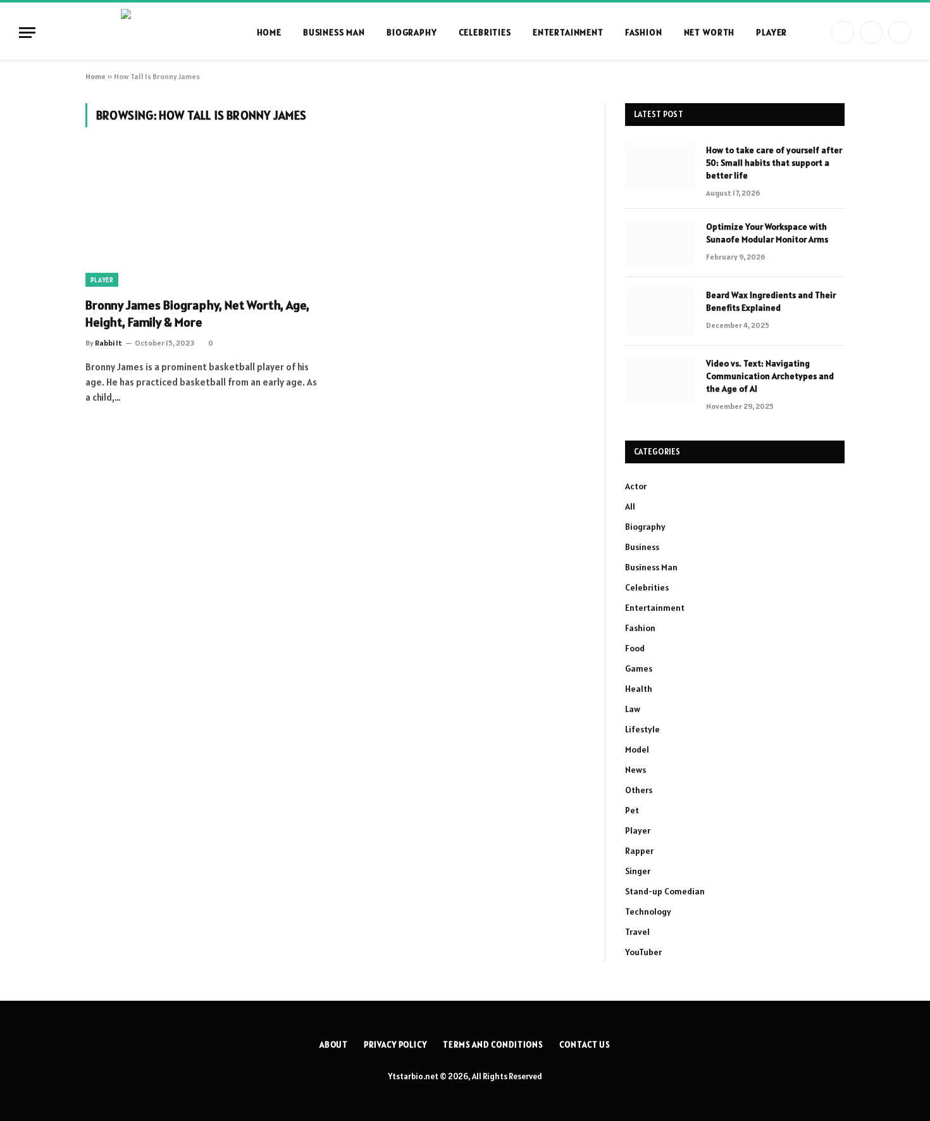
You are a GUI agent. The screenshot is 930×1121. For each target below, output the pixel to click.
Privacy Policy (395, 1044)
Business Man (334, 32)
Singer (637, 871)
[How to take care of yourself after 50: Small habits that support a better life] (660, 166)
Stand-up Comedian (665, 891)
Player (771, 32)
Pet (632, 810)
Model (637, 749)
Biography (412, 32)
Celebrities (485, 32)
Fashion (643, 32)
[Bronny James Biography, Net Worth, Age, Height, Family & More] (204, 220)
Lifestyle (642, 729)
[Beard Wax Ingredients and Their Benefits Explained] (660, 311)
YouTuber (643, 952)
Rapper (639, 850)
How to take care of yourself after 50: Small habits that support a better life (774, 162)
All (630, 506)
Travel (637, 931)
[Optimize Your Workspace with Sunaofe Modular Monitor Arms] (660, 243)
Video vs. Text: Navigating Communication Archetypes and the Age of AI (770, 376)
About (334, 1044)
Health (638, 688)
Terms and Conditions (493, 1044)
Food (635, 648)
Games (638, 668)
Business (642, 547)
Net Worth (709, 32)
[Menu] (27, 32)
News (635, 769)
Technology (648, 911)
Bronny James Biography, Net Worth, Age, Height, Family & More (197, 313)
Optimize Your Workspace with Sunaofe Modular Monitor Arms (767, 233)
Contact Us (585, 1044)
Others (638, 790)
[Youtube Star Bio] (178, 32)
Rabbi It (108, 343)
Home (269, 32)
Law (632, 709)
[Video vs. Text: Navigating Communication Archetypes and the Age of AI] (660, 380)
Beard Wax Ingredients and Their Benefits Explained (771, 301)
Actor (636, 486)
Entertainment (568, 32)
